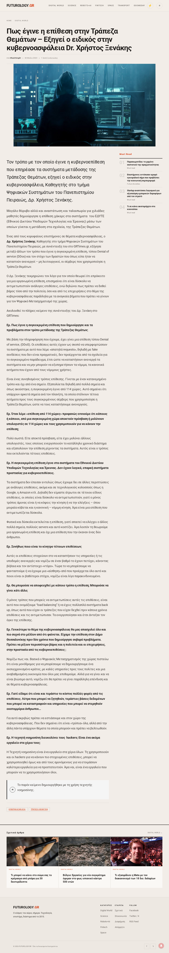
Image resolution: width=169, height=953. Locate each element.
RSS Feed (133, 921)
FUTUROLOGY (20, 5)
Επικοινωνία (121, 916)
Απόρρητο (119, 927)
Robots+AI (85, 5)
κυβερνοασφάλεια (17, 809)
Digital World (56, 5)
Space (111, 5)
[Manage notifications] (161, 945)
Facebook (134, 910)
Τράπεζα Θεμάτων (39, 809)
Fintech (99, 5)
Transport (124, 5)
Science (72, 5)
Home (9, 20)
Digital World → (155, 833)
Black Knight (15, 58)
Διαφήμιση (120, 921)
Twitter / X (134, 916)
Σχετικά (118, 910)
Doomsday (139, 5)
